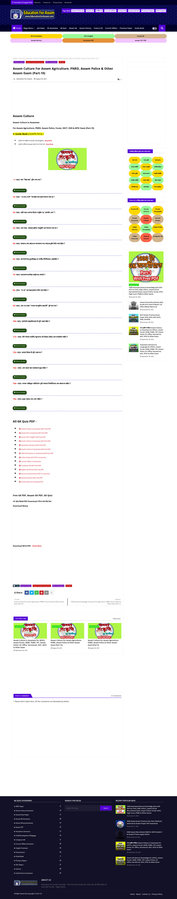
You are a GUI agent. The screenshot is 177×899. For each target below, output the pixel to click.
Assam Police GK (78, 11)
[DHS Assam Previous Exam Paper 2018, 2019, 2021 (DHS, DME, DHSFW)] (133, 318)
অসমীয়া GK (99, 11)
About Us (37, 2)
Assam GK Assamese (38, 819)
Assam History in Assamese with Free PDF (36, 429)
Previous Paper (126, 28)
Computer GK (38, 840)
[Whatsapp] (36, 593)
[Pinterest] (41, 593)
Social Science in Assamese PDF (32, 482)
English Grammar (38, 848)
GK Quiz (22, 58)
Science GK (122, 11)
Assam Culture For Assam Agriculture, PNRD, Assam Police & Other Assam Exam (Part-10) (66, 642)
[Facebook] (27, 593)
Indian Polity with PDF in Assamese (33, 457)
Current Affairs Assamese (38, 844)
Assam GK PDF (134, 11)
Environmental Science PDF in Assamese (35, 474)
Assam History (85, 28)
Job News (41, 28)
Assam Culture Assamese (35, 62)
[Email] (46, 593)
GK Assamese (52, 28)
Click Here (37, 546)
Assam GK (90, 11)
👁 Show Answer (20, 190)
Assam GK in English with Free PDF (33, 437)
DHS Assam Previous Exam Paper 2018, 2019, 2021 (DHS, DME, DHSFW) (150, 317)
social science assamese (38, 873)
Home (18, 28)
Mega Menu (28, 28)
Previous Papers (148, 11)
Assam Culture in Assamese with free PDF (35, 441)
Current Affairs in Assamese (31, 461)
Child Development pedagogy (38, 835)
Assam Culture (19, 62)
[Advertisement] (54, 48)
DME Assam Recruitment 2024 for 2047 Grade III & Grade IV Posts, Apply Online (144, 833)
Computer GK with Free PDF (31, 465)
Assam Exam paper (38, 815)
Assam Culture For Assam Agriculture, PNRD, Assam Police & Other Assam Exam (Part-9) (103, 642)
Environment (38, 852)
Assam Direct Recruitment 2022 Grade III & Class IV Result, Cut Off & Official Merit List (151, 304)
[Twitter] (32, 593)
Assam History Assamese (38, 823)
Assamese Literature (38, 831)
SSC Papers (38, 865)
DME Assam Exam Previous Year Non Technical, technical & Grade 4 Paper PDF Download (144, 822)
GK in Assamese (51, 62)
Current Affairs (110, 11)
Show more (117, 619)
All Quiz (63, 28)
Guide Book (139, 28)
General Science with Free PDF (32, 478)
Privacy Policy (57, 2)
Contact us (47, 2)
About (138, 894)
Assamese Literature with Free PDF (33, 445)
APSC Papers (161, 11)
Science (38, 869)
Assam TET (38, 827)
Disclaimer (68, 2)
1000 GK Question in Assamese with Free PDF (37, 453)
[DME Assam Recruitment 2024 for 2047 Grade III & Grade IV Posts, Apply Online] (120, 835)
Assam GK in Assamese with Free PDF (34, 433)
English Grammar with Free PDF (32, 469)
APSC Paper (38, 806)
